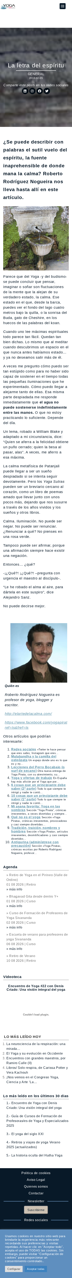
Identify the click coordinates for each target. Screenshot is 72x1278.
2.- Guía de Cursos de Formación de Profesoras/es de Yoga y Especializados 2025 (37, 1120)
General (36, 74)
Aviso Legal (36, 1179)
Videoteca (12, 977)
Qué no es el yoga (26, 817)
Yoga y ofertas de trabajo (31, 778)
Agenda (10, 867)
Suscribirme (36, 1210)
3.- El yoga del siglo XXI (25, 1134)
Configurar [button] (13, 1268)
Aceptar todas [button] (36, 1268)
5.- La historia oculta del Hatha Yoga (34, 1155)
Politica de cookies (36, 1173)
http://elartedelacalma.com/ (28, 714)
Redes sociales (23, 749)
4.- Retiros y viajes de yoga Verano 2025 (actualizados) (33, 1145)
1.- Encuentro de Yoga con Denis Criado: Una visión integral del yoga (34, 1105)
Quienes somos (36, 1186)
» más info (14, 889)
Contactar (36, 1193)
